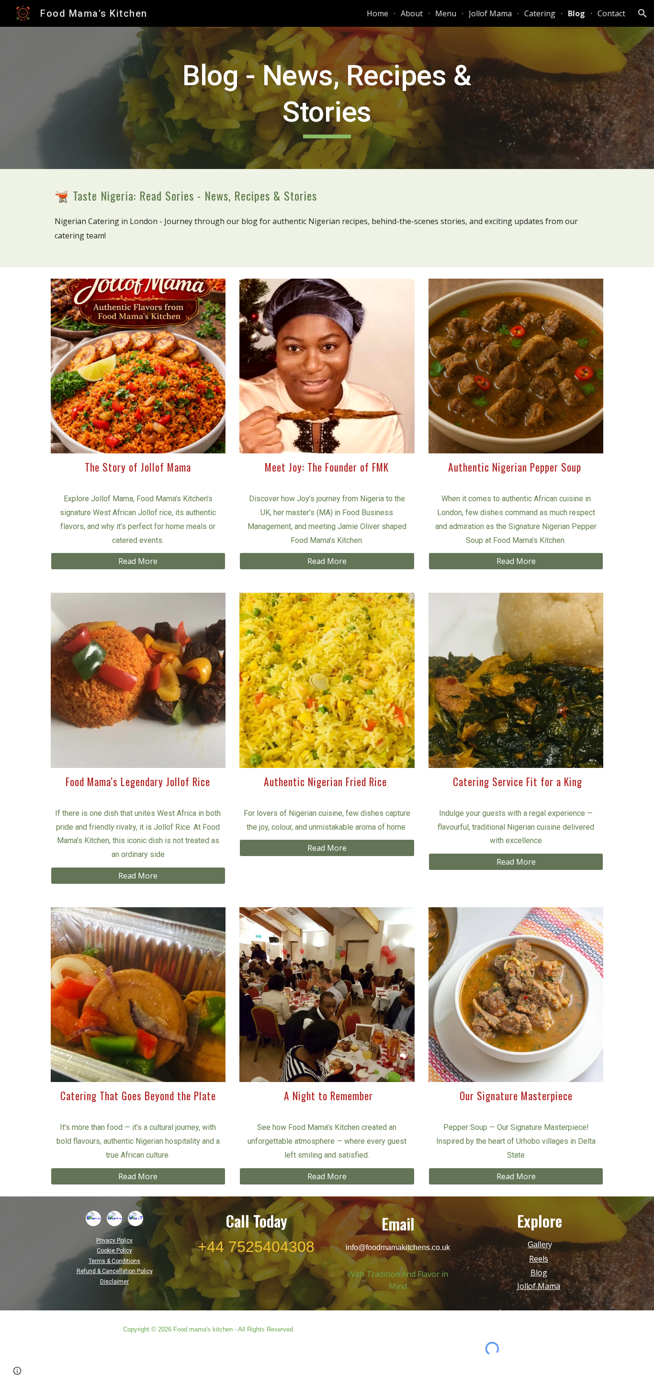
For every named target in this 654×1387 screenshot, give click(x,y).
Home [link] (377, 13)
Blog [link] (576, 13)
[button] (642, 13)
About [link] (412, 13)
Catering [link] (539, 13)
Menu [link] (445, 13)
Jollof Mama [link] (490, 13)
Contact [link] (611, 13)
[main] (327, 98)
